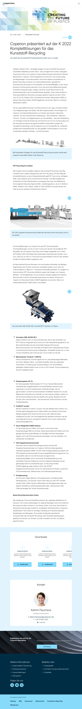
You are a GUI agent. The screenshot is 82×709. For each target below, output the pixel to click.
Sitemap (13, 701)
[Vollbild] (41, 212)
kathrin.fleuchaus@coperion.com (42, 617)
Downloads (26, 564)
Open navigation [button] (79, 3)
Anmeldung (46, 646)
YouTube (17, 685)
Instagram (22, 685)
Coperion (8, 3)
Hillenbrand (14, 705)
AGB (20, 701)
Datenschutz (40, 701)
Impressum (28, 701)
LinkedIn (12, 685)
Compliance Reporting (54, 701)
